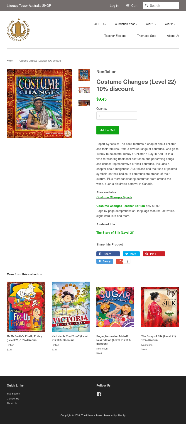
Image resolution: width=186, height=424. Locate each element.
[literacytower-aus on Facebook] (99, 395)
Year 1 (150, 24)
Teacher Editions (115, 35)
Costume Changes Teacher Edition (120, 205)
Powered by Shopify (115, 415)
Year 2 (169, 24)
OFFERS (100, 24)
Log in (114, 5)
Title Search (13, 393)
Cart (134, 5)
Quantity (102, 108)
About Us (173, 35)
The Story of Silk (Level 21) (115, 232)
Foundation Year (124, 24)
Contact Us (13, 398)
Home (9, 60)
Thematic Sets (147, 35)
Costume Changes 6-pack (114, 197)
